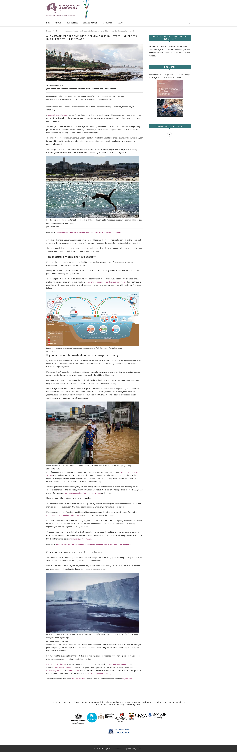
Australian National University (99, 673)
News (120, 23)
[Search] (189, 22)
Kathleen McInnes (120, 664)
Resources (107, 23)
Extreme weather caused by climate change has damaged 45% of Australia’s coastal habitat (93, 544)
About (58, 23)
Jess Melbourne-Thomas (56, 664)
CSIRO (110, 664)
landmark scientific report (58, 115)
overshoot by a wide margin (80, 539)
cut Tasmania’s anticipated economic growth (83, 493)
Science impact (90, 23)
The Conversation (78, 679)
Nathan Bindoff (65, 667)
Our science (72, 23)
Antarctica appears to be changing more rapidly (107, 282)
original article (127, 679)
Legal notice (138, 748)
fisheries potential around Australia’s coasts (63, 515)
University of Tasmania (55, 670)
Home (48, 23)
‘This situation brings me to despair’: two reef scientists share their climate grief (89, 232)
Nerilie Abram (73, 670)
